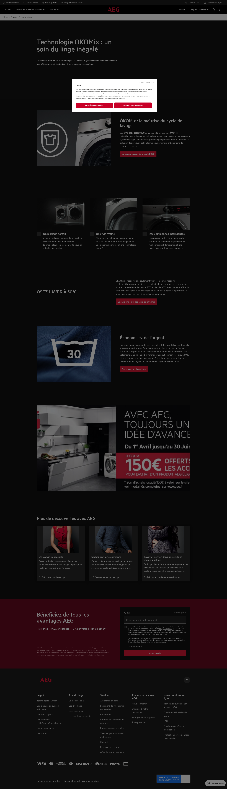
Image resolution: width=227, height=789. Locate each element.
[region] (114, 95)
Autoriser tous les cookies (133, 105)
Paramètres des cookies (94, 105)
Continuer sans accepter (147, 82)
